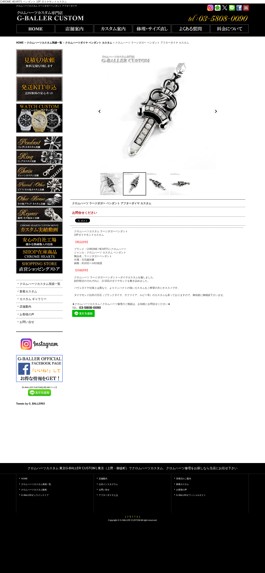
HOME (24, 478)
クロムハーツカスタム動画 (34, 489)
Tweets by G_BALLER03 (30, 403)
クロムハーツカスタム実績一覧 (40, 283)
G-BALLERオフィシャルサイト (191, 495)
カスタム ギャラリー (33, 299)
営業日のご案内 (183, 478)
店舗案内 (25, 306)
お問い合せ (27, 322)
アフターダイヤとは (108, 495)
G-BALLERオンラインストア (35, 495)
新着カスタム (28, 291)
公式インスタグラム (108, 484)
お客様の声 (27, 314)
